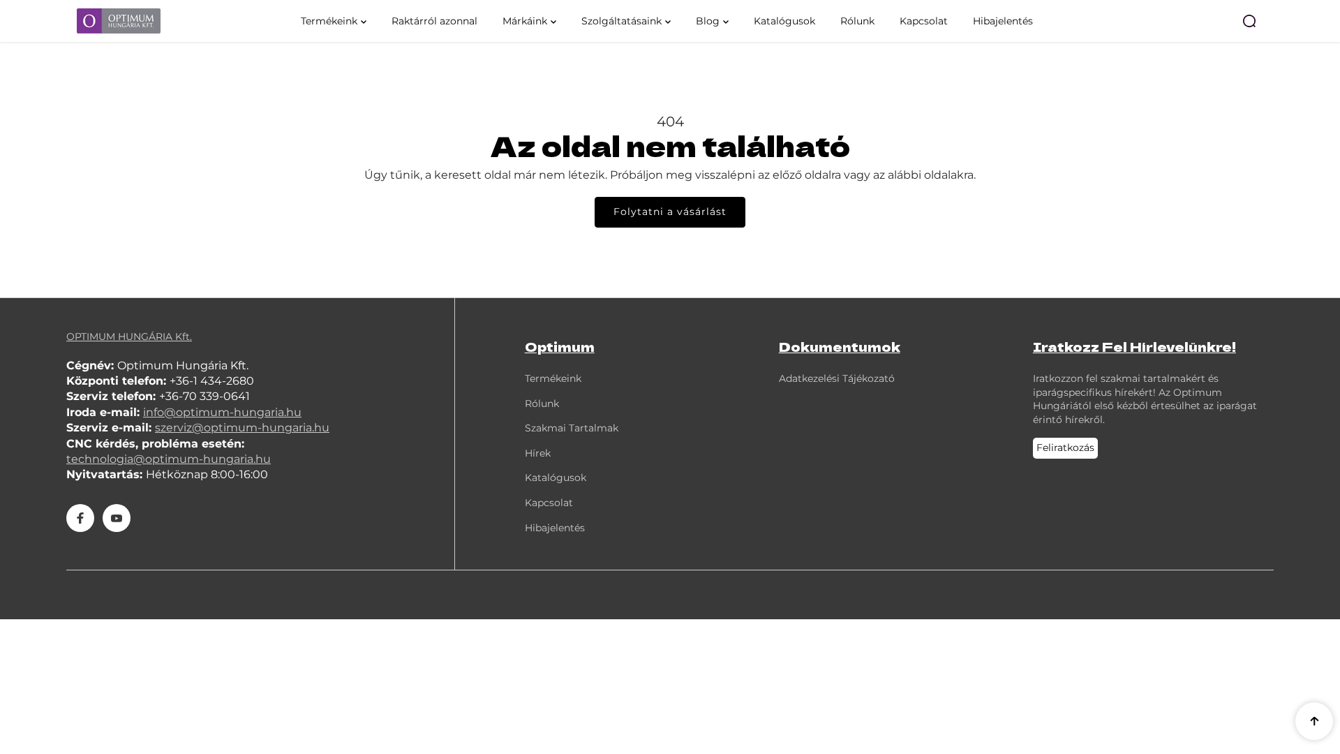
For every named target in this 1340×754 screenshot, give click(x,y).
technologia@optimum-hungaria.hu (168, 459)
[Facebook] (80, 518)
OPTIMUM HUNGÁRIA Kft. (129, 336)
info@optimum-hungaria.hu (222, 412)
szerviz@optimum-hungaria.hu (242, 427)
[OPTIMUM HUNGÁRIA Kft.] (164, 21)
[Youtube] (117, 518)
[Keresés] (1249, 21)
